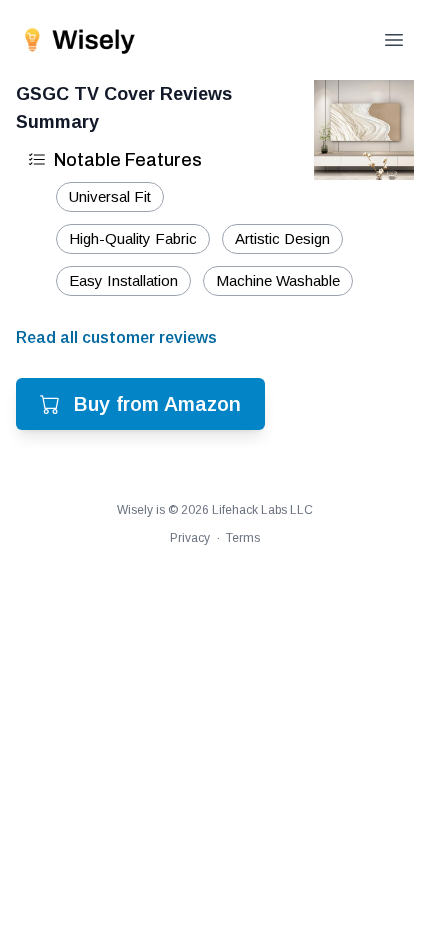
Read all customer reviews (116, 337)
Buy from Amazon (157, 404)
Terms (243, 538)
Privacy (190, 538)
